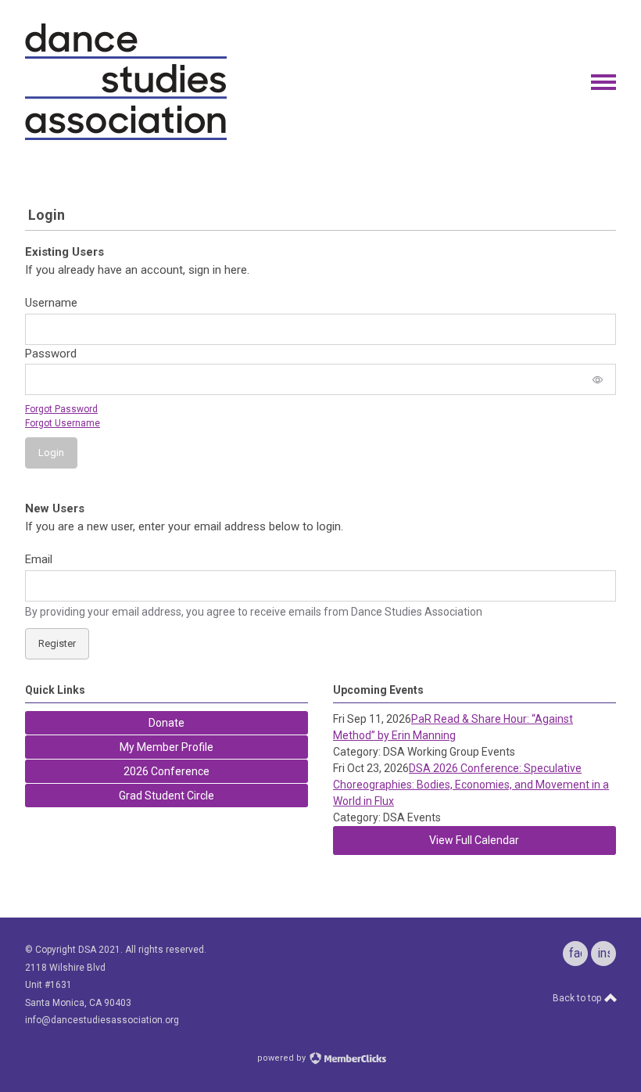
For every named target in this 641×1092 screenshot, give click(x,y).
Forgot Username (62, 423)
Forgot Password (61, 409)
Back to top (578, 998)
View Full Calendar (474, 840)
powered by (282, 1058)
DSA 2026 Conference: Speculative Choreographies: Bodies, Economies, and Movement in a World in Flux (471, 784)
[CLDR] (126, 137)
